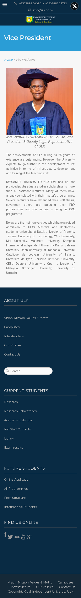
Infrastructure (14, 336)
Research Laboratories (20, 411)
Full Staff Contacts (17, 429)
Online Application (17, 479)
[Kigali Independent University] (40, 19)
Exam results (13, 447)
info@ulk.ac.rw (43, 10)
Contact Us (12, 354)
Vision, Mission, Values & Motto (26, 318)
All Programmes (16, 489)
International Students (20, 507)
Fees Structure (15, 498)
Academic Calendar (18, 420)
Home (8, 59)
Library (9, 438)
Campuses (12, 327)
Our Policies (12, 345)
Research (11, 402)
